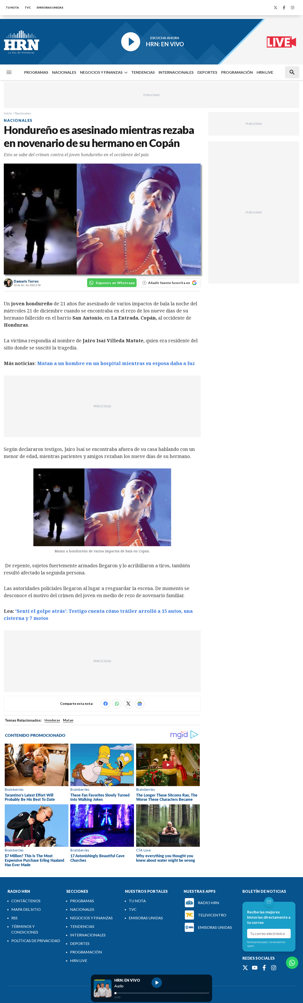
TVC (28, 7)
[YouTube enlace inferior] (255, 968)
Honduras (52, 720)
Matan (68, 720)
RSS (14, 918)
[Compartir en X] (128, 703)
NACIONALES (64, 72)
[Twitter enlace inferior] (245, 968)
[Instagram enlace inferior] (273, 968)
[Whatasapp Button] (292, 963)
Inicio (8, 113)
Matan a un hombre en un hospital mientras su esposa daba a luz (116, 363)
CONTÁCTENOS (25, 900)
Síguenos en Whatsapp (115, 283)
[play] (157, 982)
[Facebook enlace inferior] (264, 968)
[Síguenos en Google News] (139, 703)
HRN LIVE (265, 72)
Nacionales (23, 113)
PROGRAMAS (36, 72)
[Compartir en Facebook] (105, 703)
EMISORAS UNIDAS (50, 7)
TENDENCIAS (143, 72)
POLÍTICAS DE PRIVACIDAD (35, 940)
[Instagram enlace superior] (292, 7)
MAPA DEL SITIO (26, 909)
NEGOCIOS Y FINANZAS (101, 72)
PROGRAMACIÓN (237, 72)
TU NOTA (12, 7)
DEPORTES (207, 72)
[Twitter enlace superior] (275, 7)
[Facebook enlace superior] (284, 7)
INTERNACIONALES (176, 72)
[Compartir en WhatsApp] (117, 703)
